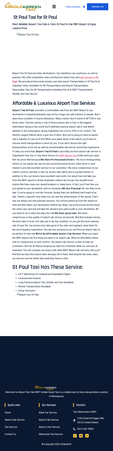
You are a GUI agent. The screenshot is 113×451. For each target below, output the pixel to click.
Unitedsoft (65, 444)
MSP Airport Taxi (68, 155)
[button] (54, 7)
